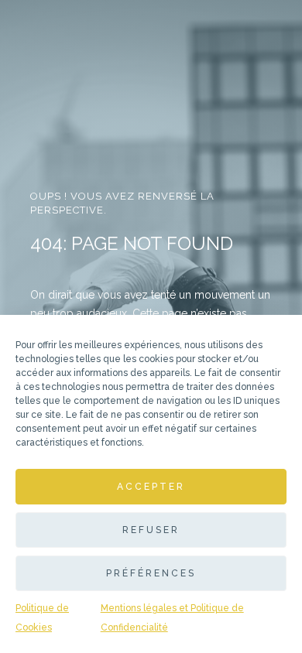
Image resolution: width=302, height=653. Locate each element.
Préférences (151, 573)
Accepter (151, 486)
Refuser (151, 530)
